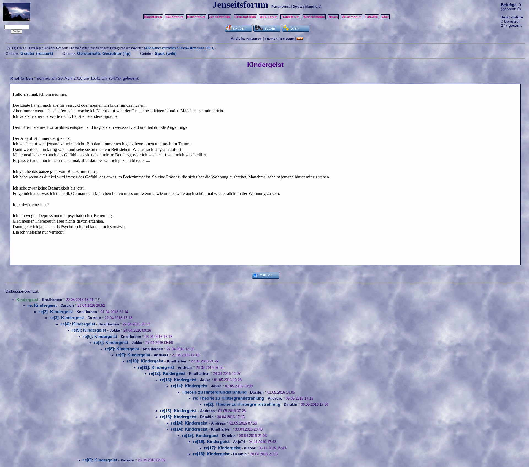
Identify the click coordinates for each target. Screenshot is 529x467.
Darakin (67, 305)
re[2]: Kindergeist (56, 311)
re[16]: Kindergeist (211, 441)
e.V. (318, 7)
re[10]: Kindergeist (145, 361)
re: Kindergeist (42, 305)
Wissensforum (314, 16)
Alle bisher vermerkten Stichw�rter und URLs (179, 48)
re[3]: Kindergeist (67, 317)
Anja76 (239, 442)
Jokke (115, 330)
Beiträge (287, 38)
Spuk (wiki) (166, 53)
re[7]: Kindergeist (111, 342)
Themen (271, 38)
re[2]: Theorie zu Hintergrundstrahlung (242, 404)
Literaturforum (245, 16)
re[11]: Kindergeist (156, 367)
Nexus (333, 16)
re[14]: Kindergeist (189, 385)
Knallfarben (21, 78)
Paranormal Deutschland (292, 7)
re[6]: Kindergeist (100, 336)
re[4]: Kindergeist (78, 324)
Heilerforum (174, 16)
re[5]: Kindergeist (89, 330)
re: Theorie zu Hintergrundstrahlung (228, 398)
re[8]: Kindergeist (122, 348)
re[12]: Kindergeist (167, 373)
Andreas (161, 355)
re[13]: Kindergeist (178, 379)
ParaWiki (371, 16)
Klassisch (254, 38)
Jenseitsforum (219, 16)
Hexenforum (196, 16)
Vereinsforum (351, 16)
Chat (385, 16)
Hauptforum (153, 16)
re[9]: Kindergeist (133, 355)
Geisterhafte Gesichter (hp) (104, 53)
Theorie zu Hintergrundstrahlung (214, 392)
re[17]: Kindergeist (222, 447)
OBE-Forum (268, 16)
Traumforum (290, 16)
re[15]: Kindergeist (200, 435)
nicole (249, 448)
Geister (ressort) (36, 53)
